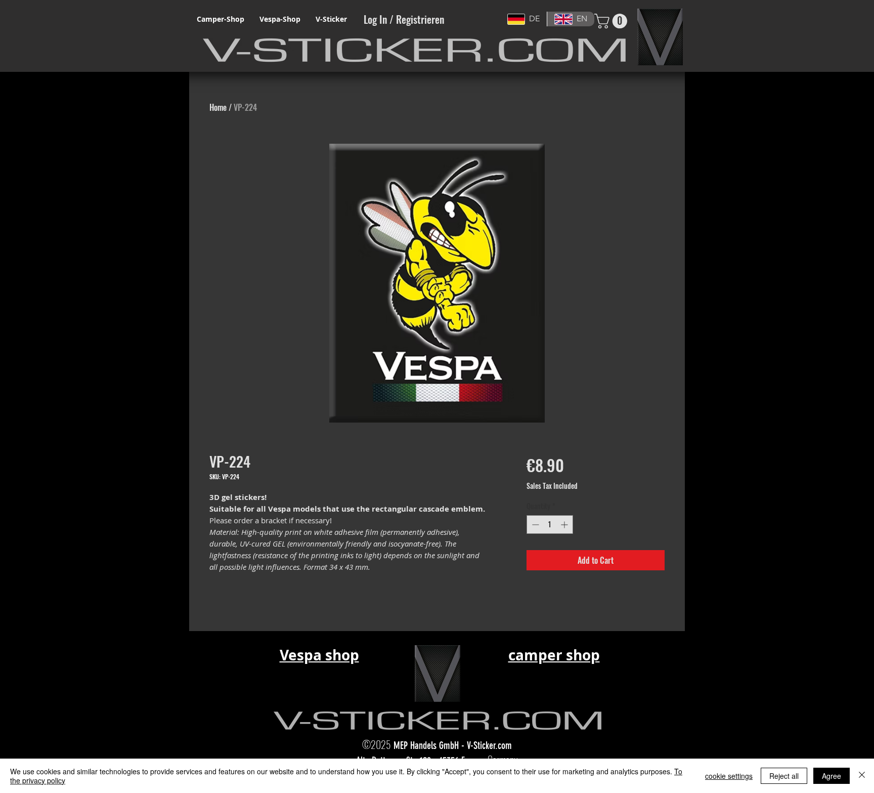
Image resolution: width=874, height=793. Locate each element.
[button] (612, 21)
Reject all (784, 776)
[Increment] (565, 524)
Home (218, 107)
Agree (831, 776)
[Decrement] (534, 524)
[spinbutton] (550, 524)
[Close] (862, 776)
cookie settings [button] (729, 776)
